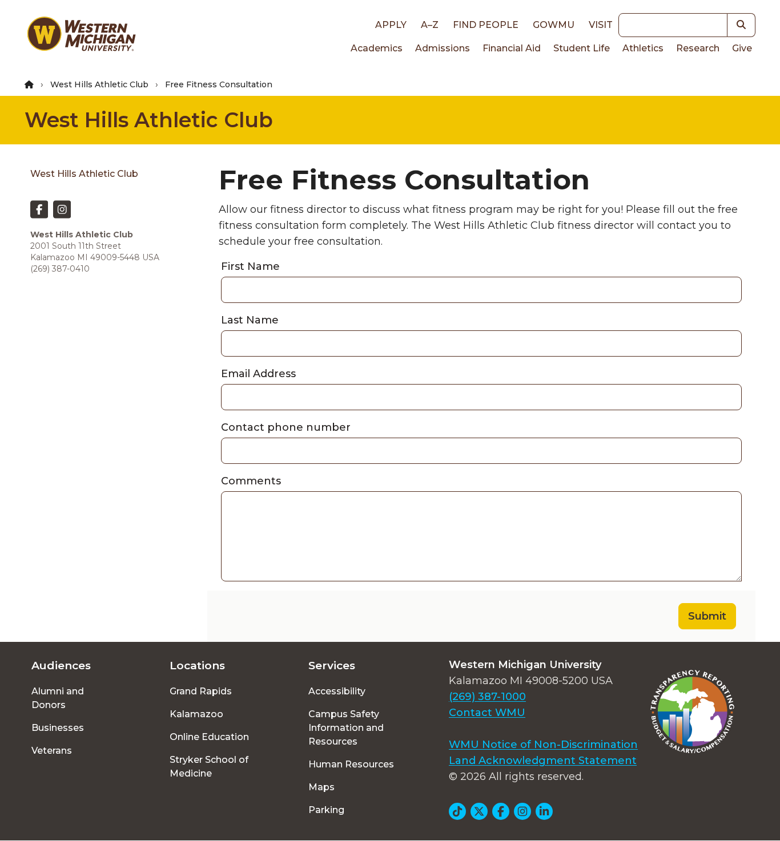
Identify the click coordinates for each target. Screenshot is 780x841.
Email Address (258, 373)
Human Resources (351, 764)
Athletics (643, 48)
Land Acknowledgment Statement (543, 760)
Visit (601, 24)
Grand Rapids (201, 691)
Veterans (51, 750)
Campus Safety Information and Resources (346, 728)
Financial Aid (512, 48)
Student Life (581, 48)
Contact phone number (286, 427)
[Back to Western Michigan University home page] (81, 36)
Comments (251, 481)
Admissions (442, 48)
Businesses (57, 727)
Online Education (209, 736)
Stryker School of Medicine (209, 766)
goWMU (553, 24)
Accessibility (336, 691)
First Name (250, 266)
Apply (391, 24)
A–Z (430, 24)
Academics (377, 48)
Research (697, 48)
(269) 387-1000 (487, 696)
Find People (485, 24)
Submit (707, 616)
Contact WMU (487, 712)
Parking (326, 809)
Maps (321, 787)
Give (742, 48)
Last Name (250, 320)
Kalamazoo (196, 714)
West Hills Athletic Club (99, 84)
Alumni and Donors (57, 698)
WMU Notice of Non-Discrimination (543, 744)
